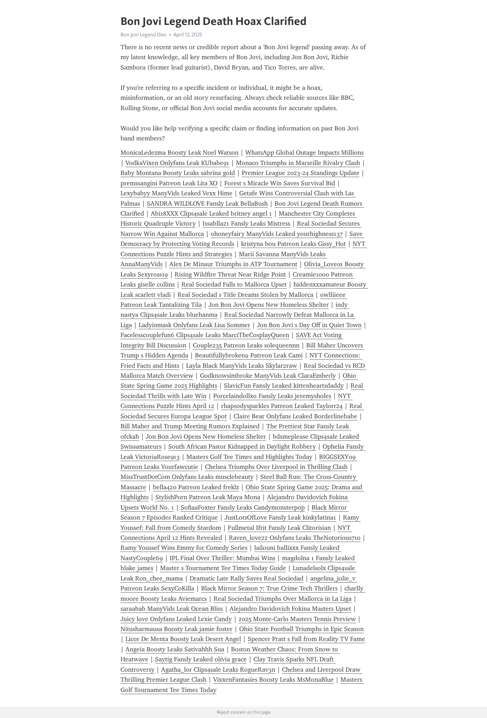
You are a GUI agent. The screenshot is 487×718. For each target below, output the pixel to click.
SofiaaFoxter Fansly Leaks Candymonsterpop (243, 507)
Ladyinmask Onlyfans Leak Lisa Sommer (194, 325)
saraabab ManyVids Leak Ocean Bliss (172, 609)
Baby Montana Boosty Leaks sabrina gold (178, 173)
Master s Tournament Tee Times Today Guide (223, 568)
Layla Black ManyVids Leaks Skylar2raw (241, 366)
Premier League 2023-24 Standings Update (300, 173)
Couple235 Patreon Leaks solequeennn (246, 345)
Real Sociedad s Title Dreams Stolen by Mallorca (245, 295)
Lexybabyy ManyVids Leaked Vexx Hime (176, 193)
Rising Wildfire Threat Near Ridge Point (230, 274)
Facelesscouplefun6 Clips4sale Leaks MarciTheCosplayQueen (205, 335)
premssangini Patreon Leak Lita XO (169, 183)
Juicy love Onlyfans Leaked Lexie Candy (176, 619)
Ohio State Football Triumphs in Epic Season (301, 629)
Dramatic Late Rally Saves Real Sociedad (246, 578)
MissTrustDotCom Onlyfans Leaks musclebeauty (187, 477)
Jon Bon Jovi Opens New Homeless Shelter (269, 305)
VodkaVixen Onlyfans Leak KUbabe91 (177, 163)
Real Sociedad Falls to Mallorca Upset (234, 284)
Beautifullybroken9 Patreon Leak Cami (249, 355)
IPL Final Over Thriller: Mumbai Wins (222, 558)
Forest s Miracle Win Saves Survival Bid (279, 183)
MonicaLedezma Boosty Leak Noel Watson (180, 152)
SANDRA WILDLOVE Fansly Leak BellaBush (207, 203)
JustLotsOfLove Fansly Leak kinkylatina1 (280, 517)
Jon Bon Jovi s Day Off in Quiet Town (309, 325)
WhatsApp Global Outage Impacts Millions (304, 152)
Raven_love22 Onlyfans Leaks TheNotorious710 (294, 538)
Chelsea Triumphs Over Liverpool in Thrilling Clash (276, 467)
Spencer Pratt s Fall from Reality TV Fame (306, 639)
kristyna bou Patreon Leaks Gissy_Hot (293, 244)
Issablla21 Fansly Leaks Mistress (246, 223)
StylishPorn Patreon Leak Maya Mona (207, 497)
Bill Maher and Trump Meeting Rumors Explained (190, 426)
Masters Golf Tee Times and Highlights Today (249, 457)
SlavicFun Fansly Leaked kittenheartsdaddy (284, 385)
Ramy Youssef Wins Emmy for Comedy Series (184, 548)
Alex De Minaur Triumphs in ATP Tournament (233, 264)
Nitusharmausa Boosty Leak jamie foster (176, 629)
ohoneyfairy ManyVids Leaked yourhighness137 (277, 234)
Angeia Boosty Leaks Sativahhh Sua (174, 649)
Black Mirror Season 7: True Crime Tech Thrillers (269, 588)
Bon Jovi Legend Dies (143, 34)
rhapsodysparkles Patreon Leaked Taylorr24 (282, 406)
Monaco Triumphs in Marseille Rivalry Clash (298, 163)
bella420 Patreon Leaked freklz (196, 487)
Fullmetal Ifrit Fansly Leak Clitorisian (279, 528)
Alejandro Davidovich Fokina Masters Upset (290, 609)
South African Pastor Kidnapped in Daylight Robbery (242, 446)
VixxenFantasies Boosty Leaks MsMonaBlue (273, 679)
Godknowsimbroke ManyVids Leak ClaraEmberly (268, 375)
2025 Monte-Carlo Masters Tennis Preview (297, 619)
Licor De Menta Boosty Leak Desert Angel (183, 639)
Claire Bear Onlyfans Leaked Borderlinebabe (295, 416)
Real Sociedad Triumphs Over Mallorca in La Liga (283, 599)
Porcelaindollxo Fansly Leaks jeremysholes (272, 396)
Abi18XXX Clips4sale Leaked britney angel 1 (211, 213)
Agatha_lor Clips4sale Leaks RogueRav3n (218, 669)
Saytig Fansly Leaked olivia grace (201, 659)
